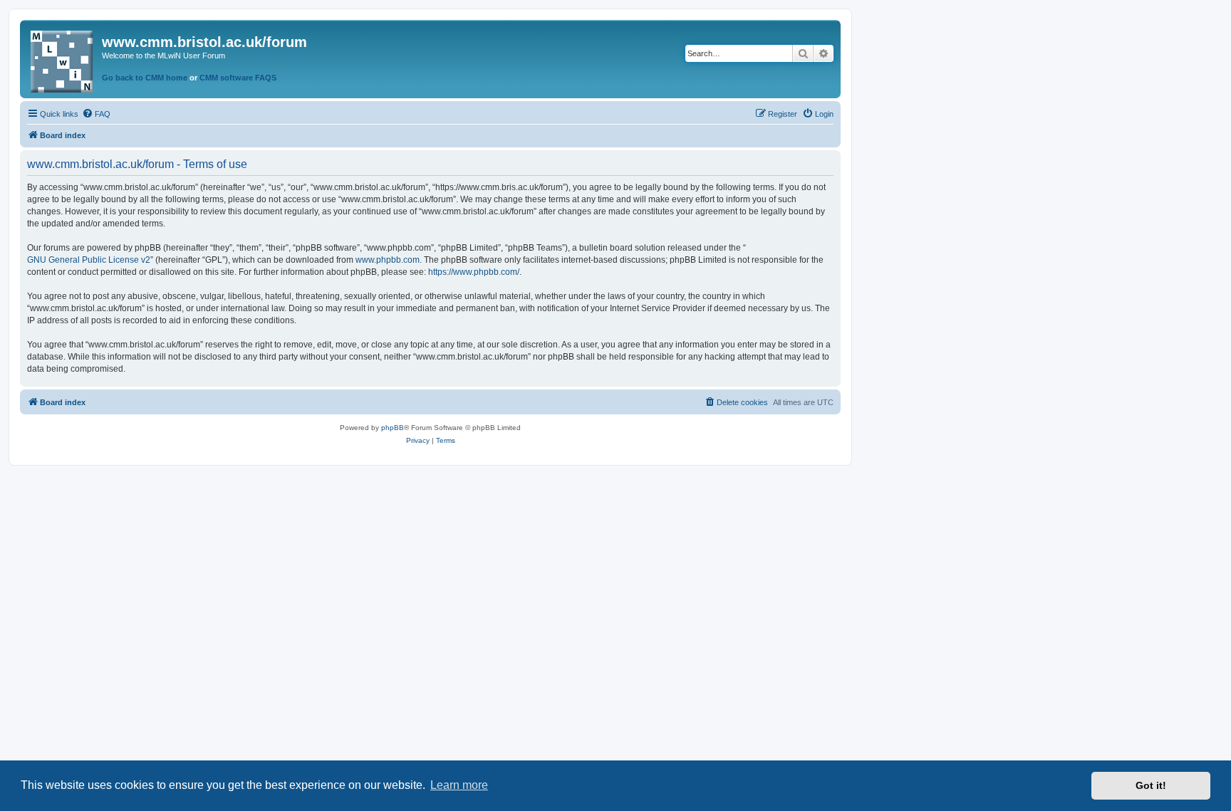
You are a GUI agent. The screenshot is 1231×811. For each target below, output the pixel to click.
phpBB (392, 427)
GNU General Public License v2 (88, 260)
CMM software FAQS (237, 77)
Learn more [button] (459, 785)
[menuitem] (96, 113)
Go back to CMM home (144, 77)
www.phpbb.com (387, 260)
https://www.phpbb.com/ (473, 272)
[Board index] (63, 58)
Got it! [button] (1151, 785)
